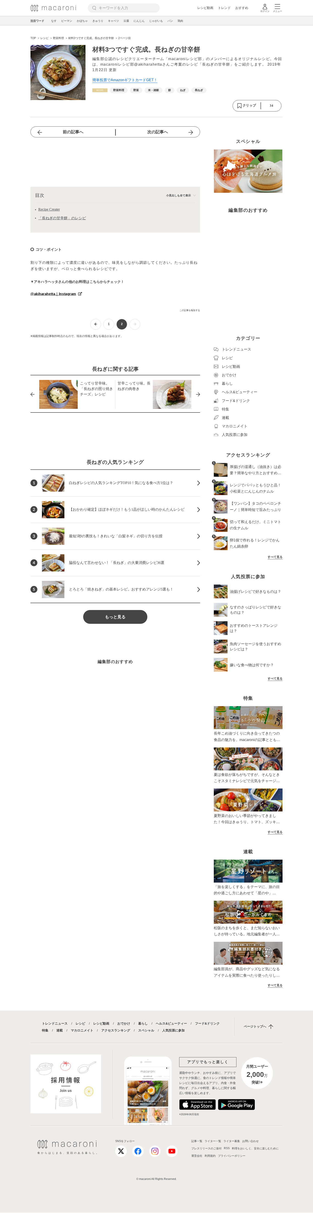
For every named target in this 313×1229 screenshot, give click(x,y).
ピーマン (66, 20)
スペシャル (146, 1030)
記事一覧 (196, 1141)
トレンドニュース (55, 1023)
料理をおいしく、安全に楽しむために (255, 1148)
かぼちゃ (82, 20)
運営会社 (196, 1155)
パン (170, 20)
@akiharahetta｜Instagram (53, 294)
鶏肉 (180, 20)
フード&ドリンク (207, 1023)
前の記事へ (73, 132)
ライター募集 (231, 1141)
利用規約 (210, 1155)
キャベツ (113, 20)
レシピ (80, 1023)
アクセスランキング (115, 1030)
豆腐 (126, 20)
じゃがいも (156, 20)
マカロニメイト (82, 1030)
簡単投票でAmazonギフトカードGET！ (124, 80)
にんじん (139, 20)
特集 (45, 1030)
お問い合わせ (250, 1141)
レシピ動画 (205, 8)
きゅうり (97, 20)
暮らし (143, 1023)
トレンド (224, 8)
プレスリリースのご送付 (206, 1148)
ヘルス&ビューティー (171, 1023)
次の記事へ (157, 132)
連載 (59, 1030)
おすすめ (241, 8)
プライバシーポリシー (231, 1155)
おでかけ (123, 1023)
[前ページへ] (95, 324)
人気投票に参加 (173, 1030)
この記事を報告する (189, 310)
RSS (227, 1148)
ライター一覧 (213, 1141)
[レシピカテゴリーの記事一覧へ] (99, 90)
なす (54, 20)
